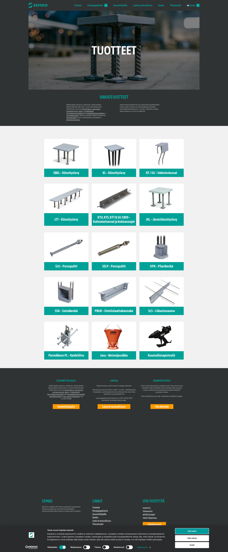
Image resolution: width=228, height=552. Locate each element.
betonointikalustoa (73, 120)
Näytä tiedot (142, 547)
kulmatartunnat (72, 111)
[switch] (86, 547)
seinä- (81, 111)
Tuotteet (78, 5)
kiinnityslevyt (87, 109)
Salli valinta (192, 538)
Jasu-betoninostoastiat (71, 396)
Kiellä (192, 545)
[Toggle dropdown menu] (105, 5)
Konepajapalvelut (95, 5)
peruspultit (96, 109)
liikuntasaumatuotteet (74, 113)
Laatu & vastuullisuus (101, 520)
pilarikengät (89, 111)
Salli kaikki (192, 531)
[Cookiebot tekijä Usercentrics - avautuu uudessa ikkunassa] (31, 547)
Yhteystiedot (175, 5)
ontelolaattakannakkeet (95, 113)
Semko (161, 5)
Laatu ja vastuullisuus (142, 5)
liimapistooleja (71, 118)
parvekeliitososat (72, 115)
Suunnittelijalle (120, 5)
